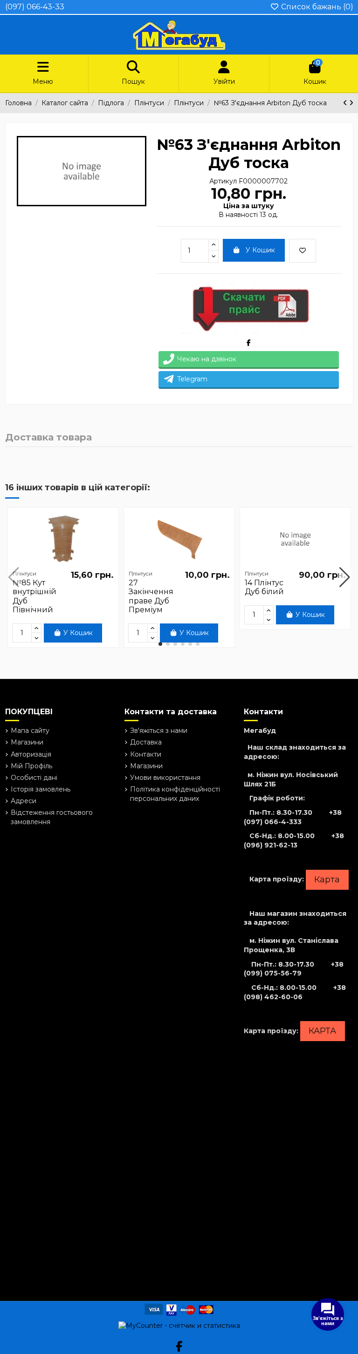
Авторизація (31, 754)
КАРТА (322, 1031)
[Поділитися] (249, 342)
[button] (160, 644)
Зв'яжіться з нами (158, 730)
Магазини (27, 742)
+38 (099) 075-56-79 (294, 969)
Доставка (146, 742)
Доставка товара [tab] (48, 438)
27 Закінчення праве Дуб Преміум (151, 596)
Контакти (145, 754)
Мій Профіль (31, 766)
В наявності (238, 214)
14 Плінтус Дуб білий (264, 587)
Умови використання (165, 777)
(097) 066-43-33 (34, 6)
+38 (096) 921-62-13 (294, 840)
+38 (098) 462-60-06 (295, 992)
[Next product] (351, 103)
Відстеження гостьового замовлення (52, 817)
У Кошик (260, 250)
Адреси (23, 801)
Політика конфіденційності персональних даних (175, 794)
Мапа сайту (30, 730)
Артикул (223, 181)
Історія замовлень (40, 789)
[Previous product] (346, 103)
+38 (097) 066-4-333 (293, 817)
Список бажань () (316, 6)
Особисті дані (34, 777)
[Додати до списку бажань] (302, 251)
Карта (327, 879)
